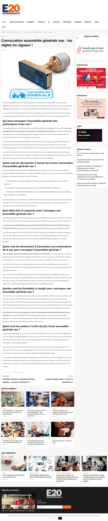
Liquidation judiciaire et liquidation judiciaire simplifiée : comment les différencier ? (19, 379)
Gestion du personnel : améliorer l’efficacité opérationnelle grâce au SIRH (91, 184)
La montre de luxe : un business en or (62, 429)
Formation (56, 22)
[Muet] (30, 510)
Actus (4, 22)
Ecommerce (31, 22)
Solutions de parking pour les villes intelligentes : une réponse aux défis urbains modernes (37, 399)
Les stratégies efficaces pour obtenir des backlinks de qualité (90, 161)
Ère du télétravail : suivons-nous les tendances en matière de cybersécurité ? (12, 399)
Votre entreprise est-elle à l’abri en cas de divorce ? (90, 154)
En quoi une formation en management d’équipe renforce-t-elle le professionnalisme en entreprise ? (90, 168)
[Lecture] (3, 510)
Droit (4, 27)
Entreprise (41, 22)
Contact (39, 500)
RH (49, 22)
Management (67, 22)
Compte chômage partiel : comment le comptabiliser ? (59, 379)
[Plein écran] (33, 510)
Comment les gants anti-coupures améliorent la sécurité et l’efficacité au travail (62, 399)
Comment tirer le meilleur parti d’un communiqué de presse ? (12, 429)
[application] (18, 502)
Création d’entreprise (16, 22)
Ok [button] (60, 518)
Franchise (78, 22)
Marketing (87, 22)
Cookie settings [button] (51, 518)
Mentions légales (42, 502)
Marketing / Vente (11, 438)
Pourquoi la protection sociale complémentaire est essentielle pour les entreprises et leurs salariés (90, 177)
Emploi (96, 22)
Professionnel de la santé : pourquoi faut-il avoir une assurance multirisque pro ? (37, 429)
